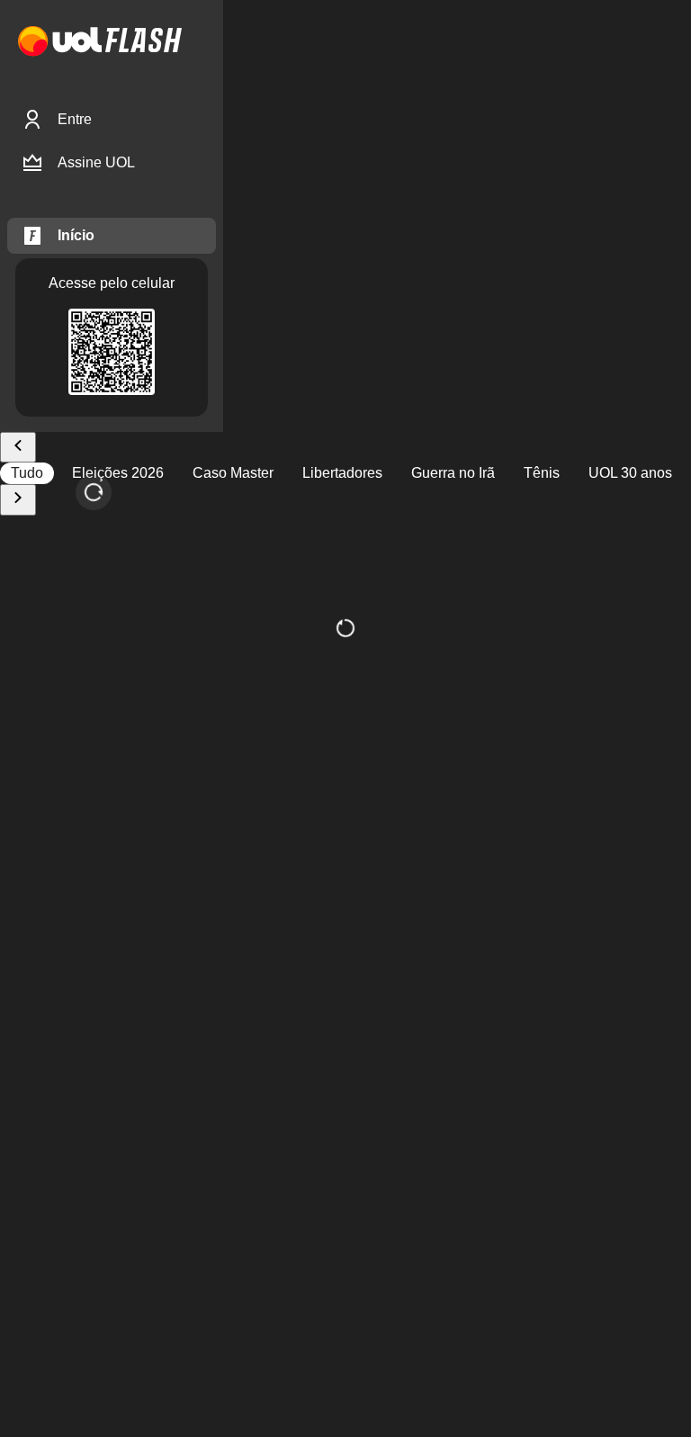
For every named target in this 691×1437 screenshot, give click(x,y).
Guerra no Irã (453, 472)
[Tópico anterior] (18, 447)
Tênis (542, 472)
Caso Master (233, 472)
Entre (75, 119)
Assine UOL (96, 162)
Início (76, 235)
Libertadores (342, 472)
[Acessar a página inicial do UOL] (60, 42)
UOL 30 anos (630, 472)
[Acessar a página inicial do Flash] (143, 42)
